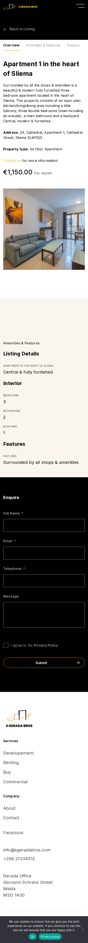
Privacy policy (50, 936)
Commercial (15, 781)
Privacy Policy (46, 645)
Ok (33, 936)
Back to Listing (22, 29)
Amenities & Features (43, 45)
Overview (11, 45)
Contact (11, 817)
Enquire (73, 45)
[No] (83, 929)
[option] (44, 229)
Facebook (13, 832)
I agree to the (34, 645)
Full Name (13, 513)
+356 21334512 (19, 858)
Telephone (14, 568)
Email (9, 541)
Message (11, 596)
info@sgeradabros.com (27, 849)
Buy (7, 772)
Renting (11, 762)
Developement (18, 753)
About (9, 808)
